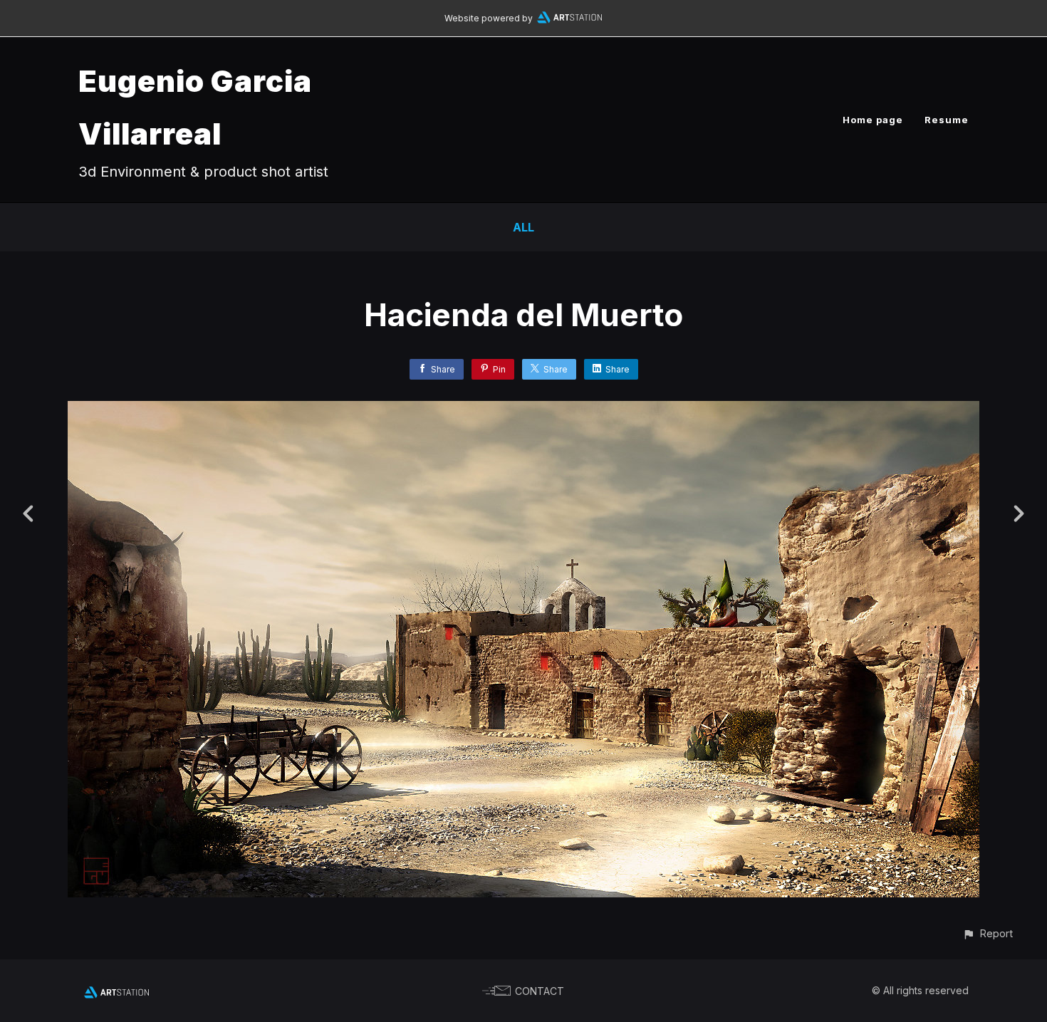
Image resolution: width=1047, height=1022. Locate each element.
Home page (873, 119)
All (523, 227)
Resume (946, 119)
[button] (988, 933)
